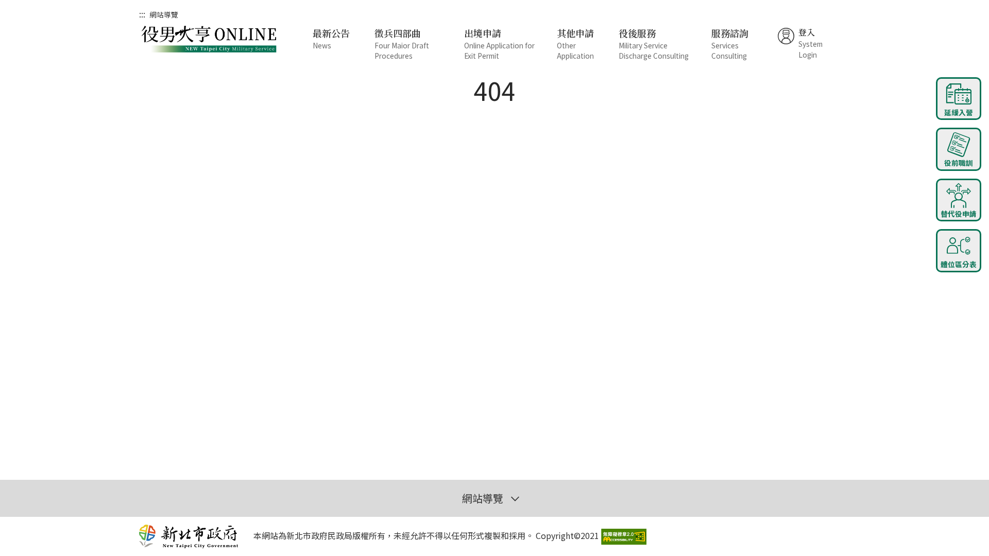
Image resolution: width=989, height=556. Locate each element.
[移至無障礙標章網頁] (623, 535)
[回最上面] (959, 298)
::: (142, 14)
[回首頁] (211, 40)
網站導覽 (163, 14)
